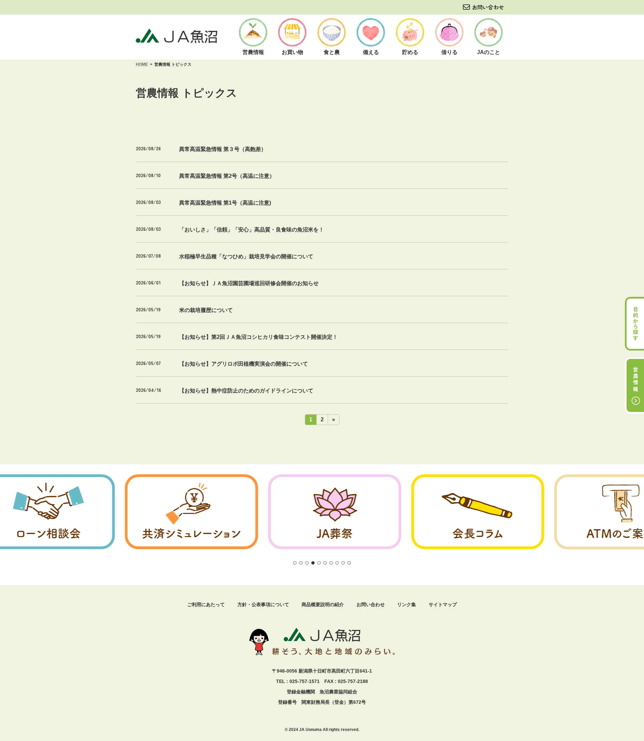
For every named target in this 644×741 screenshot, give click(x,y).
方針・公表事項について (263, 604)
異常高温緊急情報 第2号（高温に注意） (227, 176)
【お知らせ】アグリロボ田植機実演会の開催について (243, 364)
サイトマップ (443, 604)
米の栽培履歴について (206, 310)
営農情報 (636, 379)
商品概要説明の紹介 (323, 604)
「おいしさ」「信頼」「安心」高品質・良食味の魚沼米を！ (251, 229)
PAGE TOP (624, 675)
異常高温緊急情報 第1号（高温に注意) (225, 203)
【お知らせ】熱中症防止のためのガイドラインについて (246, 390)
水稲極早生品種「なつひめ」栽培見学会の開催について (246, 256)
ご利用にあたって (206, 604)
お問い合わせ (488, 7)
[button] (295, 563)
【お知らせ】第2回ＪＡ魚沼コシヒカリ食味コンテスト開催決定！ (258, 337)
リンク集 (406, 604)
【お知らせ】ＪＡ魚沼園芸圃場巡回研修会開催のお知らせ (249, 283)
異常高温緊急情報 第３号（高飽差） (222, 149)
